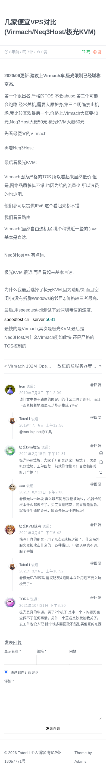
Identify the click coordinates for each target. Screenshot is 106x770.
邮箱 (41, 651)
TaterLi (24, 419)
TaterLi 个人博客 (32, 753)
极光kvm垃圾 (33, 499)
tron (26, 432)
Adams (80, 761)
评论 (9, 681)
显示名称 (12, 651)
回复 (98, 385)
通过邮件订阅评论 (24, 672)
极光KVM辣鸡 (34, 578)
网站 (72, 651)
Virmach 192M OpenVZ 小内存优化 (43, 366)
